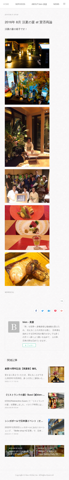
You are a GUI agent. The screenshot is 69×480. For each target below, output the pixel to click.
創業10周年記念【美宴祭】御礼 (21, 368)
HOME (6, 4)
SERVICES (20, 4)
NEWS (56, 4)
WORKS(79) (9, 292)
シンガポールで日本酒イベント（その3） (26, 420)
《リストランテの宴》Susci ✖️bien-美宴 (26, 394)
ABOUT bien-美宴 (39, 4)
